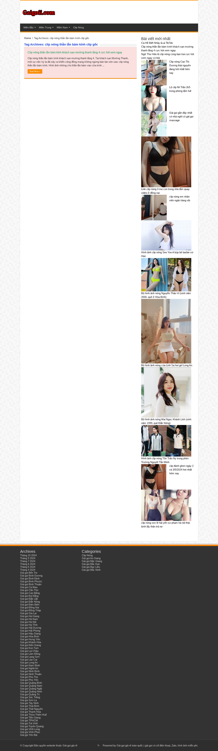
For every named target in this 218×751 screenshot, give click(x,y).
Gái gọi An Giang (91, 558)
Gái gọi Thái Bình (29, 705)
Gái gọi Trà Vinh (29, 723)
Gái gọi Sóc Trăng (30, 697)
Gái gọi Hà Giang (29, 616)
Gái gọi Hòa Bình (29, 636)
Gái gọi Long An (29, 662)
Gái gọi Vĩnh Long (30, 729)
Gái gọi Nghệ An (29, 668)
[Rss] (98, 745)
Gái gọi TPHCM (29, 720)
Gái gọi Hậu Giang (30, 633)
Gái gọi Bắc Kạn (91, 564)
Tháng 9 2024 (27, 558)
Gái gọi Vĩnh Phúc (30, 732)
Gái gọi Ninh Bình (30, 671)
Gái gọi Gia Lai (28, 613)
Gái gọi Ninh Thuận (30, 674)
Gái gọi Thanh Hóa (30, 711)
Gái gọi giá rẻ (70, 745)
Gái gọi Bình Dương (31, 575)
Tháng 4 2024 (27, 569)
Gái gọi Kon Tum (29, 648)
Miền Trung (45, 27)
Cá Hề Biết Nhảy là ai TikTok (157, 42)
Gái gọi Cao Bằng (30, 592)
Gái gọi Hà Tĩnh (28, 624)
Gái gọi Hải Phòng (30, 630)
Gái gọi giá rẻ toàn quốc (130, 745)
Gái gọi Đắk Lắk (29, 598)
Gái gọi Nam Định (30, 665)
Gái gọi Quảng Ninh (31, 691)
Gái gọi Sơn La (28, 700)
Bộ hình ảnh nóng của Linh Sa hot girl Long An (166, 365)
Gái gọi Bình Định (30, 578)
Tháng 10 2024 (28, 555)
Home (27, 38)
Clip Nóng (78, 27)
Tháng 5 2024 (27, 566)
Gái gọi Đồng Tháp (30, 610)
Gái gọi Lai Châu (29, 650)
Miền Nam (62, 27)
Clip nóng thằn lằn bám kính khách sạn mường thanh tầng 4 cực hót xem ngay (75, 52)
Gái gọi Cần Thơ (29, 590)
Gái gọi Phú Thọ (29, 677)
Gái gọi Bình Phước (31, 581)
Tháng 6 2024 (27, 564)
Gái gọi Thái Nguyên (31, 708)
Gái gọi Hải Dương (30, 627)
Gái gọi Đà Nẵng (29, 595)
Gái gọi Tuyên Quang (32, 726)
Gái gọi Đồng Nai (29, 607)
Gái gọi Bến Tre (28, 572)
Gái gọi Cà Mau (28, 587)
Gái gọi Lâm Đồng (30, 653)
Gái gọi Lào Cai (28, 659)
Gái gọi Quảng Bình (31, 682)
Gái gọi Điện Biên (29, 604)
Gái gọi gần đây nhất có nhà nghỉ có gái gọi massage (181, 116)
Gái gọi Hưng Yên (30, 639)
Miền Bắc (29, 27)
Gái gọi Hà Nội (28, 621)
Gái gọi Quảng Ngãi (31, 688)
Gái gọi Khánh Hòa (30, 642)
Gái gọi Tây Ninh (29, 703)
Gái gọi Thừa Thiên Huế (33, 714)
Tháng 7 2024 (27, 561)
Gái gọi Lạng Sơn (30, 656)
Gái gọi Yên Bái (28, 734)
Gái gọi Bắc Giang (92, 561)
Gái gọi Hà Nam (29, 619)
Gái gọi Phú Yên (29, 679)
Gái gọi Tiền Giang (30, 717)
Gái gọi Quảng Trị (30, 694)
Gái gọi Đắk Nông (30, 601)
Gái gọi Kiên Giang (30, 645)
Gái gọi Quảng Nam (31, 685)
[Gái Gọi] (39, 12)
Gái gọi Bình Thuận (30, 584)
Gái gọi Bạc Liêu (91, 566)
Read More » (35, 71)
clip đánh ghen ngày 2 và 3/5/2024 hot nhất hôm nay (181, 469)
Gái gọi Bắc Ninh (91, 569)
